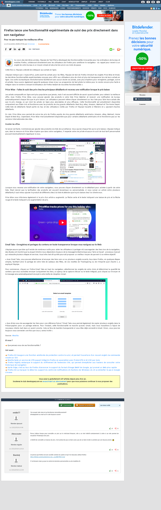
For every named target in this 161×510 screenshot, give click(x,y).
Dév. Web (65, 5)
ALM (44, 5)
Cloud (35, 5)
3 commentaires (43, 44)
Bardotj (16, 455)
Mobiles (102, 5)
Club (107, 2)
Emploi (84, 2)
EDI (72, 5)
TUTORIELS (39, 8)
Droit (100, 2)
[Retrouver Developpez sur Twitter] (154, 8)
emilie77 (16, 413)
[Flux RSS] (151, 8)
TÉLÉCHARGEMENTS (74, 8)
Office (96, 5)
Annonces (31, 44)
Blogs (56, 2)
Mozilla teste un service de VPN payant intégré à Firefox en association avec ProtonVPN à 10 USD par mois (54, 360)
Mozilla (15, 336)
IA (40, 5)
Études (93, 2)
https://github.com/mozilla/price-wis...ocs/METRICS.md (47, 457)
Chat (63, 2)
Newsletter (73, 2)
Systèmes (111, 5)
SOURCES (86, 8)
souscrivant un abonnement (55, 381)
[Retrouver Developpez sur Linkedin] (159, 8)
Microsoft (52, 5)
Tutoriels (41, 2)
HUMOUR (112, 8)
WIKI (100, 8)
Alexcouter (16, 434)
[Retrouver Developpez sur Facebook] (156, 8)
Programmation (80, 5)
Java (58, 5)
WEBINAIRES (54, 8)
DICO (105, 8)
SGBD (90, 5)
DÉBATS (93, 8)
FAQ (50, 2)
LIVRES (62, 8)
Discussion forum (143, 99)
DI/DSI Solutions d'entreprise (21, 5)
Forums (31, 2)
